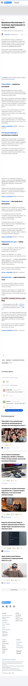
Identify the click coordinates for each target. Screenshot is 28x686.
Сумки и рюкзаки (6, 629)
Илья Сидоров (6, 583)
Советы (18, 639)
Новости (4, 641)
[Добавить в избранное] (22, 35)
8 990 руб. (22, 304)
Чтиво (3, 651)
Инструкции (19, 642)
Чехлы (3, 626)
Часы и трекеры (6, 624)
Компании (4, 649)
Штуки (3, 627)
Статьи (4, 639)
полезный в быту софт (18, 360)
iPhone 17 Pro (19, 619)
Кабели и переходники (5, 632)
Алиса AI (5, 483)
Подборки (8, 360)
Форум (4, 647)
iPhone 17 (18, 617)
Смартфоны (5, 620)
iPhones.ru (5, 673)
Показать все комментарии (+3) (14, 410)
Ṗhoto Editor (5, 84)
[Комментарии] (3, 445)
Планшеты (4, 622)
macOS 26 (18, 615)
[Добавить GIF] (7, 381)
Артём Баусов (6, 448)
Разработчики (19, 645)
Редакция (18, 651)
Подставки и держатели (5, 635)
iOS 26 (17, 613)
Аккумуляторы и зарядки (6, 618)
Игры (2, 19)
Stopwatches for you (8, 242)
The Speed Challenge (9, 133)
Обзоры (4, 613)
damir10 (8, 401)
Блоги (3, 645)
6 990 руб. (21, 306)
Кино (3, 653)
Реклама (18, 653)
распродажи (5, 363)
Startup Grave (6, 277)
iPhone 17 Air (19, 620)
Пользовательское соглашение (9, 659)
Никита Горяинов (7, 517)
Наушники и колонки (7, 615)
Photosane (5, 201)
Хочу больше (14, 589)
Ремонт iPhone (19, 647)
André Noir (9, 390)
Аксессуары (5, 643)
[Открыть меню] (2, 2)
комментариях (14, 385)
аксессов (12, 79)
